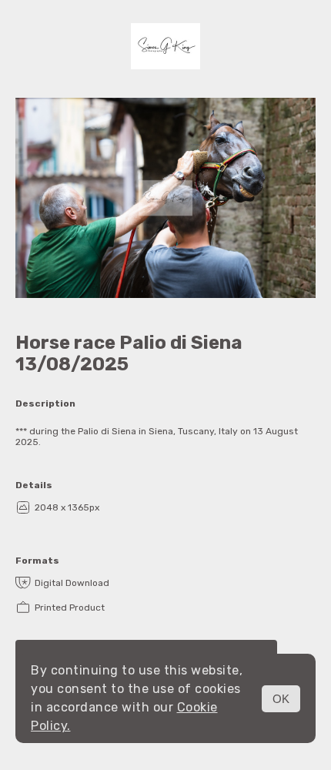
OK (280, 698)
